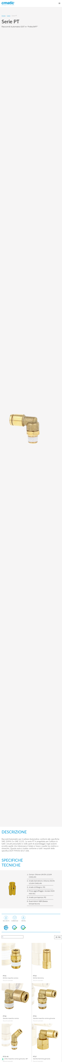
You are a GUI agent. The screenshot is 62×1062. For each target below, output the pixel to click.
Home (3, 16)
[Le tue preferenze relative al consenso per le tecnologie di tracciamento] (2, 1059)
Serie (8, 16)
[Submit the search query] (2, 937)
